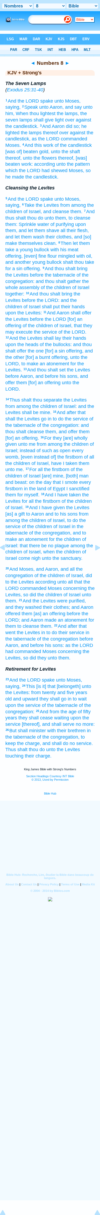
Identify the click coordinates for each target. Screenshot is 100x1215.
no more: (85, 724)
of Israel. (14, 507)
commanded (74, 138)
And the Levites (25, 338)
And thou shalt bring (66, 268)
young (38, 262)
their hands (73, 306)
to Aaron (35, 514)
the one (36, 351)
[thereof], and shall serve (48, 724)
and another (18, 262)
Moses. (13, 145)
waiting (61, 717)
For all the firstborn (49, 469)
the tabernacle (60, 275)
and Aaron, (47, 569)
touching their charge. (28, 756)
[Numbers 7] (6, 559)
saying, (13, 107)
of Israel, (32, 211)
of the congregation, (50, 533)
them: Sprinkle (20, 224)
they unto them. (53, 658)
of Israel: (67, 406)
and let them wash (24, 237)
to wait (80, 699)
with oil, (84, 256)
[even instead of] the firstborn (52, 457)
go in (46, 419)
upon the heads (21, 344)
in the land (35, 488)
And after (66, 412)
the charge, (29, 743)
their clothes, (59, 237)
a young (24, 249)
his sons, (69, 376)
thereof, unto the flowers (31, 158)
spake (46, 101)
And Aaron (53, 126)
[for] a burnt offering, (47, 357)
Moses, (76, 170)
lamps (25, 120)
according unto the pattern (62, 164)
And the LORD (23, 101)
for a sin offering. (23, 268)
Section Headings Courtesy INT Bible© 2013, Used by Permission (50, 778)
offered (12, 613)
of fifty (84, 711)
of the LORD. (72, 332)
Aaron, (27, 376)
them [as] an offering (43, 613)
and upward (25, 699)
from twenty (43, 692)
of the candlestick (73, 145)
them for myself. (22, 494)
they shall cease (35, 717)
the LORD (55, 319)
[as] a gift (15, 514)
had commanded (23, 651)
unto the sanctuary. (62, 558)
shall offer (81, 312)
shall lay (52, 338)
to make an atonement (45, 363)
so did (29, 594)
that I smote (65, 482)
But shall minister (27, 730)
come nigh (29, 558)
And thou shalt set (46, 369)
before (36, 275)
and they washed (23, 607)
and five (65, 692)
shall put (51, 306)
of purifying (62, 224)
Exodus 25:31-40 (25, 89)
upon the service (23, 705)
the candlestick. (21, 126)
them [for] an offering (38, 382)
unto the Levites (63, 749)
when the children (62, 551)
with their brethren (66, 730)
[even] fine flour (40, 256)
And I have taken (63, 494)
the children (44, 406)
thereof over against (64, 132)
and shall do (55, 743)
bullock (41, 249)
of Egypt (56, 488)
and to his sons (61, 514)
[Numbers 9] (93, 559)
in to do (49, 632)
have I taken (64, 463)
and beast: (16, 482)
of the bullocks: (56, 344)
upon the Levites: (23, 312)
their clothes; (56, 607)
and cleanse (56, 211)
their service (71, 632)
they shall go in (55, 699)
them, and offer (61, 431)
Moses (55, 588)
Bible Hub (50, 793)
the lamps (31, 132)
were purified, (71, 601)
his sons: (54, 645)
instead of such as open (45, 450)
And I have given (47, 507)
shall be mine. (36, 412)
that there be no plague (44, 545)
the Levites (47, 205)
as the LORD (45, 138)
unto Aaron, (51, 107)
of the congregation (57, 639)
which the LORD (22, 170)
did (69, 126)
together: (14, 294)
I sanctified (77, 488)
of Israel (80, 287)
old (8, 699)
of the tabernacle (60, 705)
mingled (66, 256)
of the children (56, 287)
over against (78, 120)
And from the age (58, 711)
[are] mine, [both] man (65, 476)
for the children (65, 539)
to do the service (70, 419)
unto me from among (40, 444)
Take (29, 205)
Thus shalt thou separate (35, 400)
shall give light (49, 120)
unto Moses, (67, 101)
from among (73, 205)
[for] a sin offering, (64, 351)
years (81, 692)
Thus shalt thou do (25, 749)
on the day (40, 482)
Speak (31, 107)
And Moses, (22, 569)
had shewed (54, 170)
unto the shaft (65, 151)
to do (72, 520)
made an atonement (66, 620)
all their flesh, (75, 230)
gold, (44, 151)
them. (76, 211)
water (43, 224)
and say (73, 107)
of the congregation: (58, 425)
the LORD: (48, 300)
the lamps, (68, 113)
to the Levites (19, 582)
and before (46, 376)
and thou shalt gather (58, 281)
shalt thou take (78, 262)
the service (45, 332)
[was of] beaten (21, 151)
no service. (81, 743)
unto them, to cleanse (67, 218)
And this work (39, 145)
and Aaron (82, 607)
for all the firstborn (41, 501)
